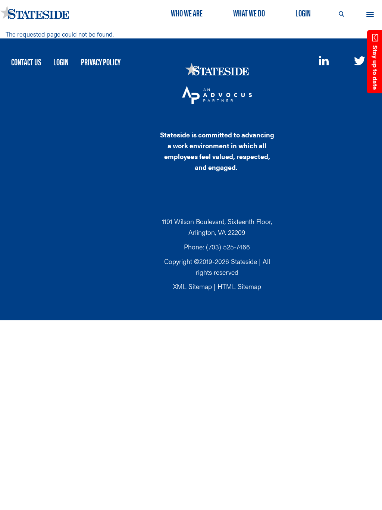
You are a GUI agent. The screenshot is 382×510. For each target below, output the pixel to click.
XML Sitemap (192, 286)
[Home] (37, 12)
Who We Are (187, 12)
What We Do (249, 12)
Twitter (359, 61)
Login (303, 12)
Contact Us (26, 61)
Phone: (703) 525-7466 (217, 246)
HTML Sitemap (239, 286)
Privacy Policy (100, 61)
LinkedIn (324, 60)
